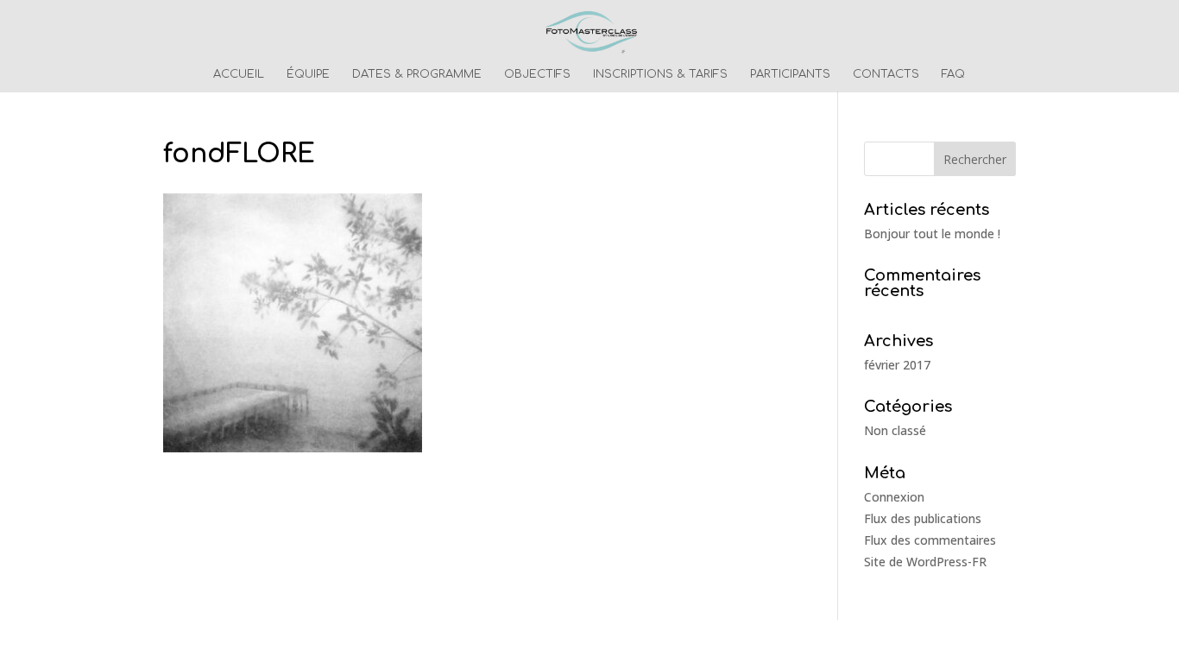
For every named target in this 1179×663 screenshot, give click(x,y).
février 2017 (897, 365)
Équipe (308, 74)
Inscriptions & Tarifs (660, 74)
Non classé (895, 430)
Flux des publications (922, 518)
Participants (790, 74)
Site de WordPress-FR (925, 561)
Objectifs (537, 74)
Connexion (894, 497)
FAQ (953, 74)
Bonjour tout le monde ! (932, 233)
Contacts (886, 74)
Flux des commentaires (930, 540)
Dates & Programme (417, 74)
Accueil (238, 74)
